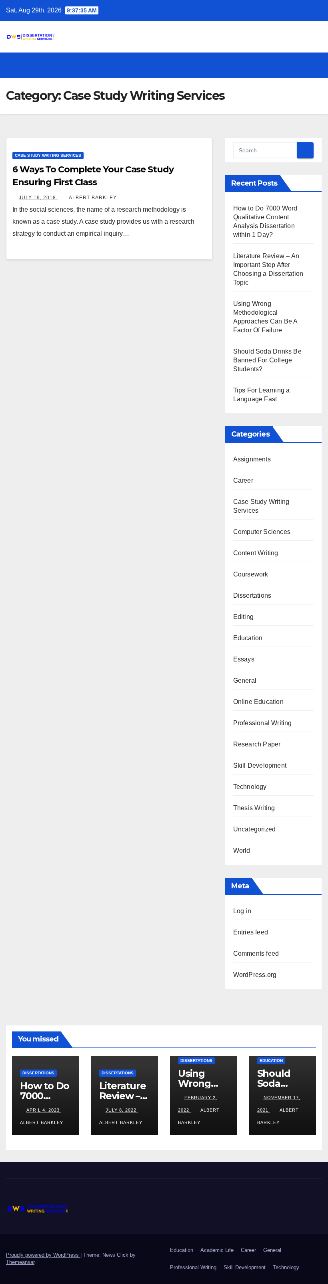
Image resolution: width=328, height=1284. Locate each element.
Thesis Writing (254, 808)
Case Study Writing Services (48, 155)
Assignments (252, 459)
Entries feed (250, 932)
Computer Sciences (261, 531)
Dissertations (252, 595)
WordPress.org (255, 974)
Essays (243, 659)
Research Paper (257, 744)
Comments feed (256, 953)
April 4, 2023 (43, 1110)
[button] (298, 64)
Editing (243, 616)
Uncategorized (254, 829)
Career (243, 480)
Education (248, 638)
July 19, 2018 (38, 197)
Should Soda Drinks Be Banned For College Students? (267, 360)
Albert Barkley (93, 197)
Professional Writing (262, 723)
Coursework (250, 574)
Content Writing (255, 553)
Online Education (258, 701)
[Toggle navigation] (314, 65)
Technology (250, 786)
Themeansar (20, 1262)
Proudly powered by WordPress (43, 1255)
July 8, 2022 (122, 1110)
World (241, 850)
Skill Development (259, 765)
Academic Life (217, 1250)
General (244, 680)
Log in (242, 911)
